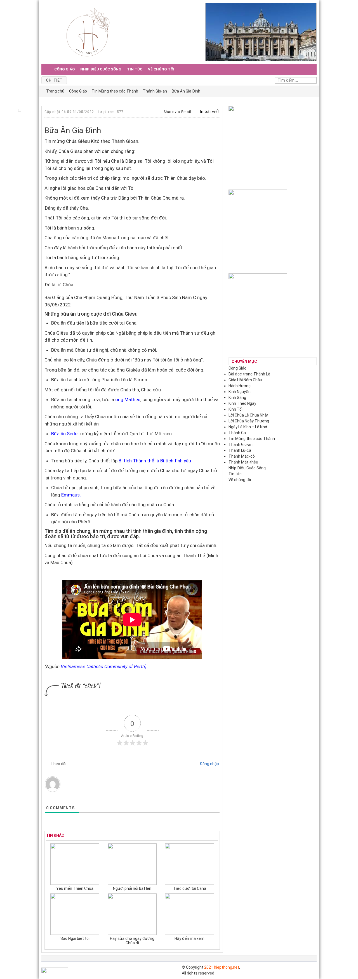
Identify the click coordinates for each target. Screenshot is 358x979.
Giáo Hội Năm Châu (245, 380)
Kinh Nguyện (240, 391)
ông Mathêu (127, 399)
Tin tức (134, 69)
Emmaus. (70, 495)
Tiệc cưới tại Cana (189, 888)
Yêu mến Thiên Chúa (74, 888)
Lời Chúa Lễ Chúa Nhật (248, 415)
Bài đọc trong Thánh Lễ (249, 374)
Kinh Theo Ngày (242, 403)
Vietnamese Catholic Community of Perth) (104, 666)
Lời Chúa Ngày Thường (249, 421)
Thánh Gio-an (241, 444)
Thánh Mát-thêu (243, 462)
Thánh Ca (237, 433)
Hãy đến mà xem (189, 938)
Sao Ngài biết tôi (75, 938)
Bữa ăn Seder (65, 433)
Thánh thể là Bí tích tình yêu (162, 461)
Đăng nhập (209, 764)
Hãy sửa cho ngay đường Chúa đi (132, 940)
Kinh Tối (235, 409)
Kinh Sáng (237, 397)
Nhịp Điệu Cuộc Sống (100, 69)
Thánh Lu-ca (240, 450)
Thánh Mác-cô (242, 456)
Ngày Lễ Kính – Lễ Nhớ (248, 427)
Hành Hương (240, 386)
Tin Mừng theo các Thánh (252, 438)
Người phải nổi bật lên (132, 888)
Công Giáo (64, 69)
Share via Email (176, 112)
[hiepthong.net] (87, 31)
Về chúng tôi (161, 69)
